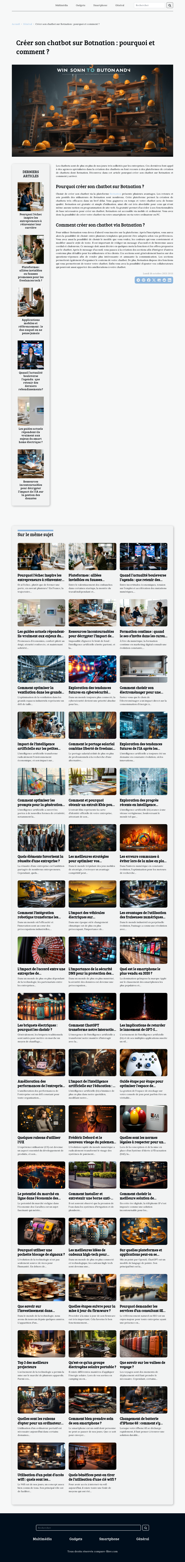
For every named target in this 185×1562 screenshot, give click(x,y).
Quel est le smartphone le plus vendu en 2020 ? (140, 971)
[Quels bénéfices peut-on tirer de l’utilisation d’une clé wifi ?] (92, 1455)
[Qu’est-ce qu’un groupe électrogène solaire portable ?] (92, 1343)
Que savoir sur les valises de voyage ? (142, 1364)
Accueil (16, 24)
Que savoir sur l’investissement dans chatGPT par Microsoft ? (37, 1310)
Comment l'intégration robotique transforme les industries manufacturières (40, 917)
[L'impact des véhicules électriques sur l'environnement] (92, 893)
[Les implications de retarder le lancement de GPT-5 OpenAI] (143, 1006)
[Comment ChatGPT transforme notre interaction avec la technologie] (92, 1006)
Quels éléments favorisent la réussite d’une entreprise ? (40, 858)
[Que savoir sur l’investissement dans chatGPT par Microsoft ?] (41, 1287)
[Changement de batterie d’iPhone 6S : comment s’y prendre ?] (143, 1399)
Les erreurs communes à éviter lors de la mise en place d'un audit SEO (143, 861)
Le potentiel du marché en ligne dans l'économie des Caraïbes (38, 1198)
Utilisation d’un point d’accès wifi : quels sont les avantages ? (41, 1479)
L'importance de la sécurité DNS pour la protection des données (90, 973)
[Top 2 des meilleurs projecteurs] (41, 1343)
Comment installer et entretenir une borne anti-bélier (90, 1198)
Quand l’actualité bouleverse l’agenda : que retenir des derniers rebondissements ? (30, 381)
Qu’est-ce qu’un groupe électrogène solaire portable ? (92, 1364)
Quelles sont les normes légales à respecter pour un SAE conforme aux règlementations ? (141, 1144)
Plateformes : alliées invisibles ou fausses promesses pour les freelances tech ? (31, 273)
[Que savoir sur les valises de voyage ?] (143, 1343)
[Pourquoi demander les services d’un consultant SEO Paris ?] (143, 1287)
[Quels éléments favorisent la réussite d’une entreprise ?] (41, 837)
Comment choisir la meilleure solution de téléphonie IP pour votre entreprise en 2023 (139, 1200)
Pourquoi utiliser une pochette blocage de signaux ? (41, 1252)
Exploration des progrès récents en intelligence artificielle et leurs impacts (142, 804)
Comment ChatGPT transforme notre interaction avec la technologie (92, 1029)
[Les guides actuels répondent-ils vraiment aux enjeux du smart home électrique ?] (31, 410)
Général (119, 5)
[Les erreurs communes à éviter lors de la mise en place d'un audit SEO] (143, 837)
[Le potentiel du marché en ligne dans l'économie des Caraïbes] (41, 1174)
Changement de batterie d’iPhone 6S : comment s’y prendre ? (140, 1423)
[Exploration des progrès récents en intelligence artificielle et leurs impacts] (143, 781)
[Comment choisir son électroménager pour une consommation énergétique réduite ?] (143, 668)
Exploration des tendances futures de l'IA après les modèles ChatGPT (141, 748)
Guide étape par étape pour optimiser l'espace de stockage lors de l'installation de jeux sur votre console (143, 1088)
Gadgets (80, 5)
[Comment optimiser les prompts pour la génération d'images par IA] (41, 781)
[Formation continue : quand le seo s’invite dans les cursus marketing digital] (143, 612)
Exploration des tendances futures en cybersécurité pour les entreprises (90, 692)
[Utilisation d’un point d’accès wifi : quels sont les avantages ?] (41, 1455)
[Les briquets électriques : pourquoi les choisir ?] (41, 1006)
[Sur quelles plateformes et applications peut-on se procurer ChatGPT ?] (143, 1231)
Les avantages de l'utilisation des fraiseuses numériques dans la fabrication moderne (143, 917)
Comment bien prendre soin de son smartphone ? (91, 1420)
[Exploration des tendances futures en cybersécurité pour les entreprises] (92, 668)
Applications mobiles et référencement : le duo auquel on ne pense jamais (30, 326)
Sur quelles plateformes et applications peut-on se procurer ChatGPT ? (141, 1254)
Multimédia (61, 5)
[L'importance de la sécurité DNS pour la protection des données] (92, 950)
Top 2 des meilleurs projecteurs (33, 1364)
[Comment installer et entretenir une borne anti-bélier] (92, 1174)
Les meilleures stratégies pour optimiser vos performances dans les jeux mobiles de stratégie (91, 863)
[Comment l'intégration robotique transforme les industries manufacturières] (41, 893)
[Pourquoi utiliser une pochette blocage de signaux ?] (41, 1231)
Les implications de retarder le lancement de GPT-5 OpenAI (142, 1029)
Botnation (115, 193)
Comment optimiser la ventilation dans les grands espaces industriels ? (40, 692)
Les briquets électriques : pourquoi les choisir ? (37, 1027)
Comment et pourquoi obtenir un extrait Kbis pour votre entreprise (91, 804)
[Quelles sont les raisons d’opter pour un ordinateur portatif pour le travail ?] (41, 1399)
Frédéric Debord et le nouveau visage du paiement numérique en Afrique (92, 1142)
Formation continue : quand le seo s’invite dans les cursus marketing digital (143, 636)
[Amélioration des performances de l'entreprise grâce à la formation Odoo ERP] (41, 1062)
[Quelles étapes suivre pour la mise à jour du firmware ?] (92, 1287)
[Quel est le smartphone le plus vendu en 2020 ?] (143, 950)
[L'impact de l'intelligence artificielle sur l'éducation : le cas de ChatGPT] (92, 1062)
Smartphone (100, 5)
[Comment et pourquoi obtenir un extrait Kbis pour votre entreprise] (92, 781)
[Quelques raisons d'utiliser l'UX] (41, 1118)
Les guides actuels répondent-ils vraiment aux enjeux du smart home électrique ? (31, 435)
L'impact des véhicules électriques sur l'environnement (87, 917)
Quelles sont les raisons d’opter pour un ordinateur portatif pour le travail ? (39, 1423)
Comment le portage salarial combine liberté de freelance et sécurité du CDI (92, 748)
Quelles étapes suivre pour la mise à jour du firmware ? (92, 1308)
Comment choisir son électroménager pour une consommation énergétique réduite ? (142, 694)
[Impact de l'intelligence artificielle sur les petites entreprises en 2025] (41, 725)
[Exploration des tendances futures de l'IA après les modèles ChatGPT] (143, 725)
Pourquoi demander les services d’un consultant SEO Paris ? (142, 1310)
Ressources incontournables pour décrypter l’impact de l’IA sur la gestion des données (31, 489)
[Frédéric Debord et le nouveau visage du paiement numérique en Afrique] (92, 1118)
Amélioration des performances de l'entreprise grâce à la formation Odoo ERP (41, 1088)
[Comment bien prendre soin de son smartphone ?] (92, 1399)
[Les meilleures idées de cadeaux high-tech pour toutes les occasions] (92, 1231)
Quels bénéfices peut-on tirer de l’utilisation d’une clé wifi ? (92, 1476)
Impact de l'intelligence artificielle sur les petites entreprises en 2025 (38, 748)
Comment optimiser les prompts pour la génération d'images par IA (40, 804)
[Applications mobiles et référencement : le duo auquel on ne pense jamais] (31, 301)
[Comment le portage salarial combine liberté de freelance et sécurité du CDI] (92, 725)
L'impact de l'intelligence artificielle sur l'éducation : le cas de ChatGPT (92, 1085)
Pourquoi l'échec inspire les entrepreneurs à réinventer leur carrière (31, 220)
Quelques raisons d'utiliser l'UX (39, 1139)
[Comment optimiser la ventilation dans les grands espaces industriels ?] (41, 668)
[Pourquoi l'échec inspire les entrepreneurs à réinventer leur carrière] (31, 196)
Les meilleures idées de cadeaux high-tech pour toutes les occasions (88, 1254)
